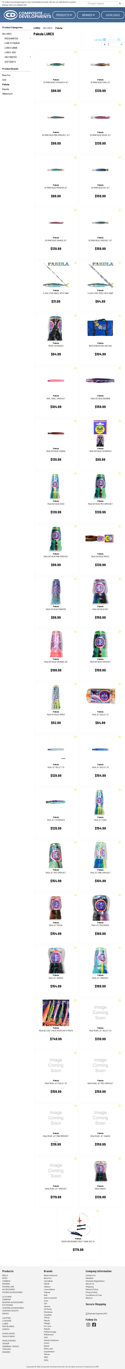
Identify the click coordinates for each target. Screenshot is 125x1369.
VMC (46, 1357)
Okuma (47, 1306)
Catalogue (113, 15)
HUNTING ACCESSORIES (13, 1308)
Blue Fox (6, 75)
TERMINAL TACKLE (10, 1346)
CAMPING (6, 1299)
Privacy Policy (91, 1292)
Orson (46, 1343)
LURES (37, 28)
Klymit (46, 1346)
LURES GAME (11, 48)
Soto (46, 1301)
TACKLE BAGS (8, 1336)
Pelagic (47, 1323)
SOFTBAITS (10, 62)
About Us (90, 1284)
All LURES (7, 34)
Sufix (46, 1360)
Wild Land (48, 1349)
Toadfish (48, 1315)
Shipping (90, 1287)
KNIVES (5, 1313)
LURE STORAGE (12, 43)
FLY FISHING (7, 1305)
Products (63, 15)
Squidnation (49, 1351)
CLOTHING (7, 1297)
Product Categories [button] (12, 27)
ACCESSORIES (8, 1289)
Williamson (7, 94)
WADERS (6, 1352)
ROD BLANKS (8, 1326)
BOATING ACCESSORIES (12, 1302)
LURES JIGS (10, 52)
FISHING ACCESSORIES (12, 1292)
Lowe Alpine (49, 1289)
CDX (4, 80)
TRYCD (47, 1318)
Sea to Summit (50, 1298)
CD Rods (48, 1309)
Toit (45, 1303)
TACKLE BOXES (9, 1341)
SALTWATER (11, 57)
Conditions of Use (94, 1295)
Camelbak (48, 1281)
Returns (89, 1298)
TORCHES (6, 1349)
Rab (45, 1295)
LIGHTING (6, 1318)
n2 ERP (96, 1367)
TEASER (5, 1343)
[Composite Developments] (27, 15)
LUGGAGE (6, 1321)
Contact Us (90, 1275)
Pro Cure (47, 1326)
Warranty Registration (95, 1281)
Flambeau (48, 1312)
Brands (87, 15)
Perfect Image (50, 1332)
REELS (5, 1275)
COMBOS (6, 1281)
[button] (16, 69)
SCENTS (5, 1329)
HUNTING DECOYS (10, 1311)
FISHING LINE (8, 1287)
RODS (4, 1278)
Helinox (47, 1287)
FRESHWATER (11, 38)
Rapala (5, 89)
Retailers (89, 1278)
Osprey (47, 1292)
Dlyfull (46, 1284)
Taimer (47, 1354)
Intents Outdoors (51, 1340)
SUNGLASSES (8, 1333)
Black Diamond (50, 1275)
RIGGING (6, 1284)
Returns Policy (92, 1289)
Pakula (5, 84)
